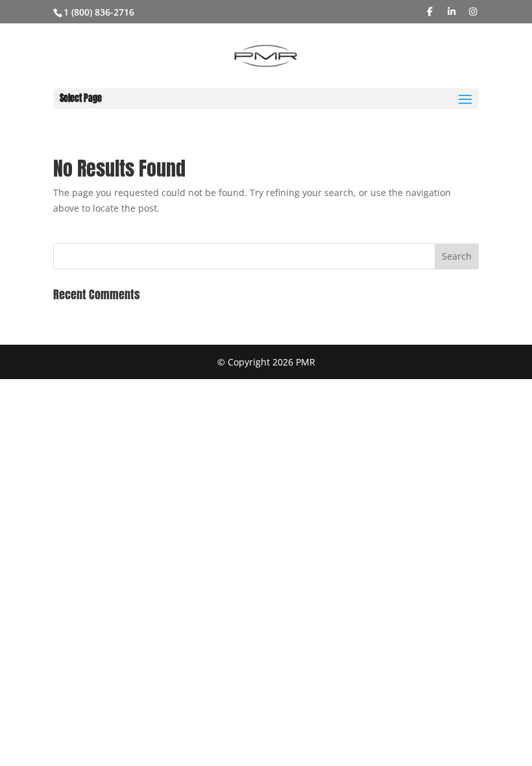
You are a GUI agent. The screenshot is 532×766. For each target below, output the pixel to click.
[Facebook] (430, 11)
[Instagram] (473, 11)
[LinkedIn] (451, 11)
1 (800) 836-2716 (99, 12)
